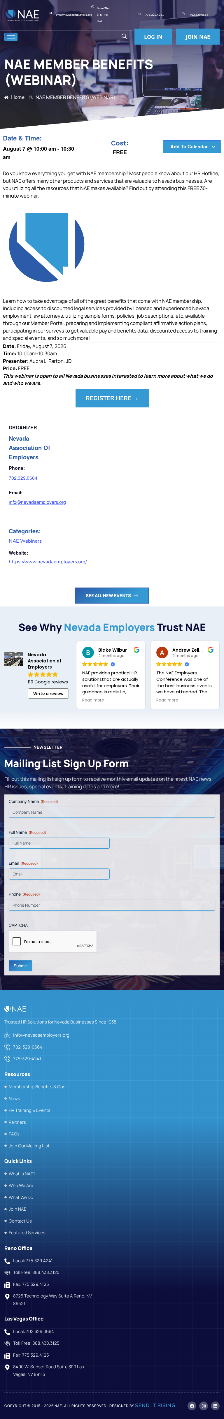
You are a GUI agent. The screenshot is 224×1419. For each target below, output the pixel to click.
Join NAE (198, 36)
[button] (124, 37)
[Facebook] (192, 1406)
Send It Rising (155, 1405)
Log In (153, 36)
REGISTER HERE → (112, 398)
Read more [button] (93, 700)
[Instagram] (203, 1406)
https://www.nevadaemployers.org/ (48, 561)
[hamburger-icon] (11, 37)
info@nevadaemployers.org (37, 502)
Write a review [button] (48, 694)
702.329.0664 (23, 477)
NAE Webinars (25, 541)
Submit (20, 965)
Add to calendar (189, 146)
